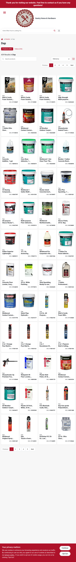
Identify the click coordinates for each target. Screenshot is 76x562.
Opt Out (65, 554)
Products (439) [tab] (7, 49)
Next (72, 65)
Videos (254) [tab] (18, 49)
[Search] (54, 30)
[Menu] (4, 12)
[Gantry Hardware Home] (25, 18)
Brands (7, 39)
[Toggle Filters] (73, 59)
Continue (65, 548)
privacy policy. (10, 555)
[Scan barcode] (59, 30)
